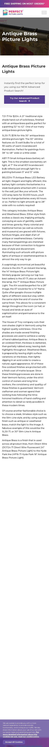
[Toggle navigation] (44, 12)
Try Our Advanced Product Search (24, 99)
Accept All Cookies (14, 742)
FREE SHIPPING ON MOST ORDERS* (24, 3)
